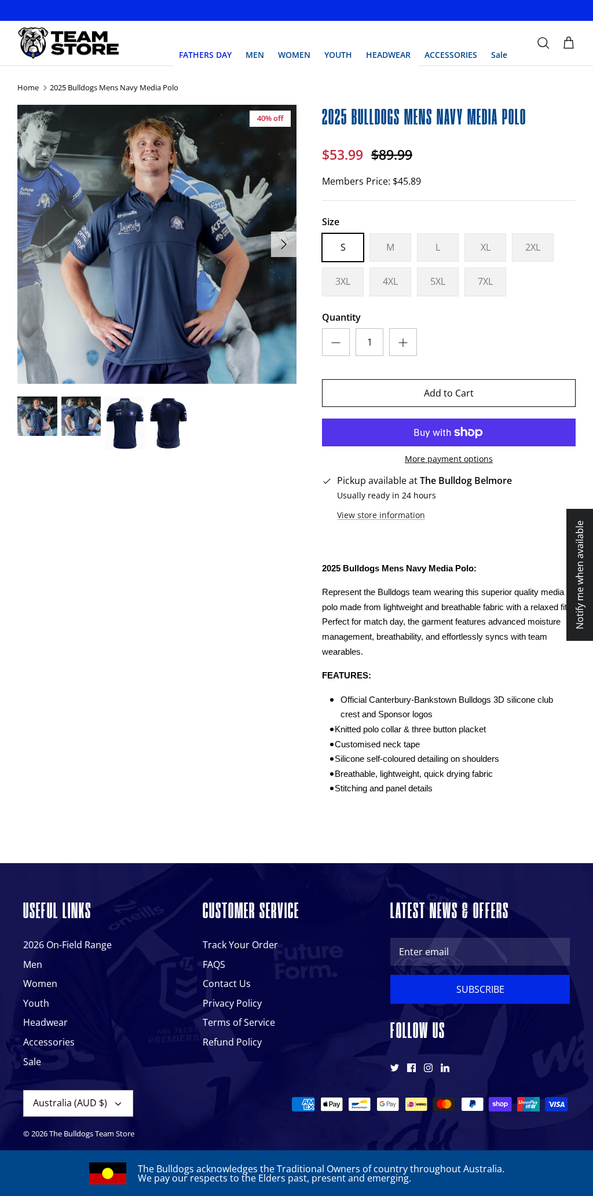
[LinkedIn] (445, 1067)
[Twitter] (394, 1067)
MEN (255, 54)
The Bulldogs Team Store (91, 1133)
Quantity (341, 317)
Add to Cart (449, 393)
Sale (499, 54)
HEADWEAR (388, 54)
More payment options (449, 459)
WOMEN (294, 54)
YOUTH (338, 54)
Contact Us (227, 983)
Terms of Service (239, 1022)
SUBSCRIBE (480, 989)
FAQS (214, 964)
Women (40, 983)
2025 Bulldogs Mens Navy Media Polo (114, 88)
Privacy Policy (232, 1003)
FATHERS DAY (205, 54)
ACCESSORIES (450, 54)
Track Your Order (240, 944)
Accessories (49, 1042)
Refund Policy (232, 1042)
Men (32, 964)
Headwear (45, 1022)
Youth (36, 1003)
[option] (156, 244)
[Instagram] (428, 1067)
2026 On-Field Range (67, 944)
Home (28, 88)
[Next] (283, 244)
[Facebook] (411, 1067)
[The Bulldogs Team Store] (68, 43)
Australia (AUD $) (70, 1102)
